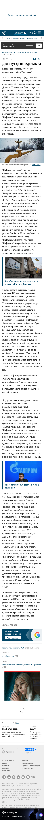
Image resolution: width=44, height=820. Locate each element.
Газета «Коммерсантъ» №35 (13, 648)
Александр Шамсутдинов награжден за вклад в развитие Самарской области (13, 734)
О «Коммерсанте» (9, 761)
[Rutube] (23, 777)
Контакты (6, 766)
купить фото (36, 165)
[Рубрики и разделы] (39, 32)
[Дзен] (13, 777)
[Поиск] (35, 32)
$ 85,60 (8, 38)
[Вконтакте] (9, 777)
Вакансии (6, 771)
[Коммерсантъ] (4, 33)
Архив (4, 763)
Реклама (5, 768)
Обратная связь (28, 763)
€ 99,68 (15, 38)
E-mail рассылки (28, 768)
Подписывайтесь (13, 638)
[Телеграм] (4, 777)
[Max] (28, 777)
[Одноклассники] (18, 777)
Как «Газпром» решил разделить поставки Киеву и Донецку (21, 282)
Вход (31, 33)
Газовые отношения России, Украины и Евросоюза (19, 52)
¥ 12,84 (22, 38)
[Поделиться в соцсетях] (39, 58)
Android (25, 761)
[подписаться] (17, 656)
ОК (39, 45)
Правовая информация (31, 766)
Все (17, 723)
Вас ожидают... (12, 812)
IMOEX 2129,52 (32, 38)
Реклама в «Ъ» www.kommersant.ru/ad (22, 15)
